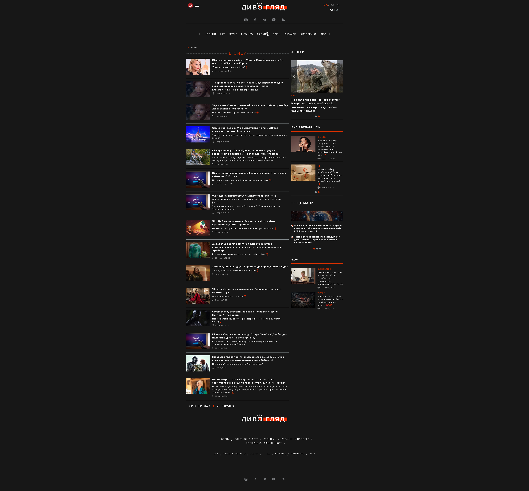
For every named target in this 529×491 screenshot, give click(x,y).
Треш (276, 34)
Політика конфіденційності (264, 443)
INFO (323, 34)
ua (325, 4)
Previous (200, 34)
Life (222, 34)
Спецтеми (269, 439)
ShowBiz (290, 34)
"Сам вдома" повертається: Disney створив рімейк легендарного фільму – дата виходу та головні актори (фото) (246, 199)
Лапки (261, 34)
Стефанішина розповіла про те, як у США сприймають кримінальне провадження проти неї (330, 278)
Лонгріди (241, 439)
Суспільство (324, 269)
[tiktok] (255, 19)
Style (233, 34)
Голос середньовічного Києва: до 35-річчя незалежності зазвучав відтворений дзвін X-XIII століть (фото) (318, 228)
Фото (255, 439)
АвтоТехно (308, 34)
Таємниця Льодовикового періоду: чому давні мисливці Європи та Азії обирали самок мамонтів (317, 240)
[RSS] (283, 19)
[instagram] (245, 19)
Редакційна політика (295, 439)
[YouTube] (274, 19)
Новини (210, 34)
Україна (321, 293)
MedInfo (247, 34)
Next (329, 34)
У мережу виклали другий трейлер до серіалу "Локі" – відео (250, 266)
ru (332, 4)
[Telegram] (264, 19)
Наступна (228, 405)
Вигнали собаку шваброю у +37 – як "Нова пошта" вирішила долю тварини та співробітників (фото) (330, 175)
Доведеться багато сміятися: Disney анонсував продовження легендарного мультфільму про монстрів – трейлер (248, 247)
